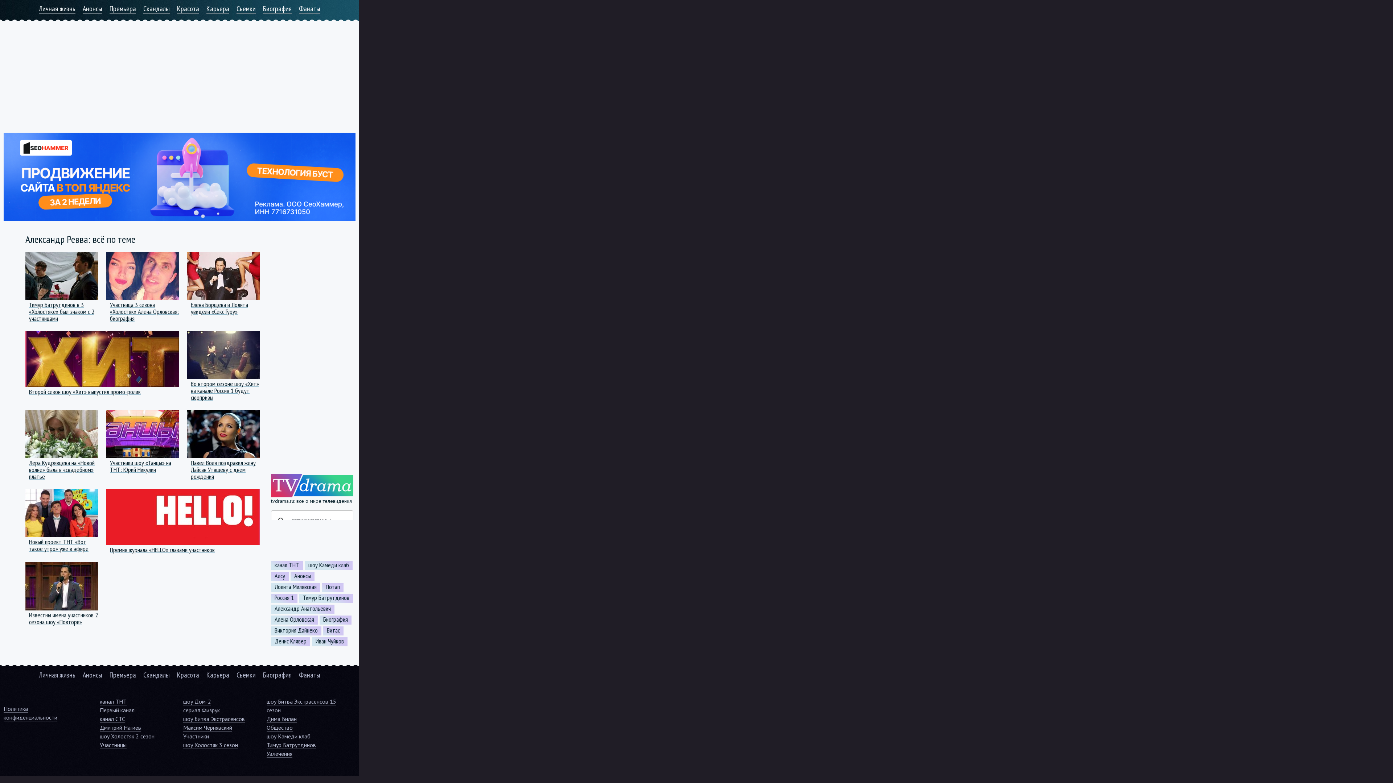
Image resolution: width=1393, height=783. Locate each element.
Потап (333, 587)
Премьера (123, 8)
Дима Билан (282, 718)
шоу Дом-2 (197, 701)
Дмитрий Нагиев (120, 727)
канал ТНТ (287, 565)
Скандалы (156, 8)
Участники (196, 736)
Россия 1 (284, 598)
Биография (277, 8)
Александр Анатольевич (303, 609)
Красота (188, 8)
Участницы (113, 745)
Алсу (280, 576)
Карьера (217, 8)
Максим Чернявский (207, 727)
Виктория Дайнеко (296, 630)
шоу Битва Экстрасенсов (214, 718)
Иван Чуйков (330, 641)
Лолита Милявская (296, 587)
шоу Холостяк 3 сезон (210, 745)
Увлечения (279, 753)
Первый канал (117, 710)
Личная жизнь (57, 8)
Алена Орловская (294, 620)
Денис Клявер (291, 641)
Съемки (246, 8)
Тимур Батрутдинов (326, 598)
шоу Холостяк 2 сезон (127, 736)
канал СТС (112, 718)
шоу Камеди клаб (328, 565)
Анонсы (92, 8)
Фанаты (309, 8)
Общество (280, 727)
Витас (333, 630)
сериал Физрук (201, 710)
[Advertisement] (179, 72)
